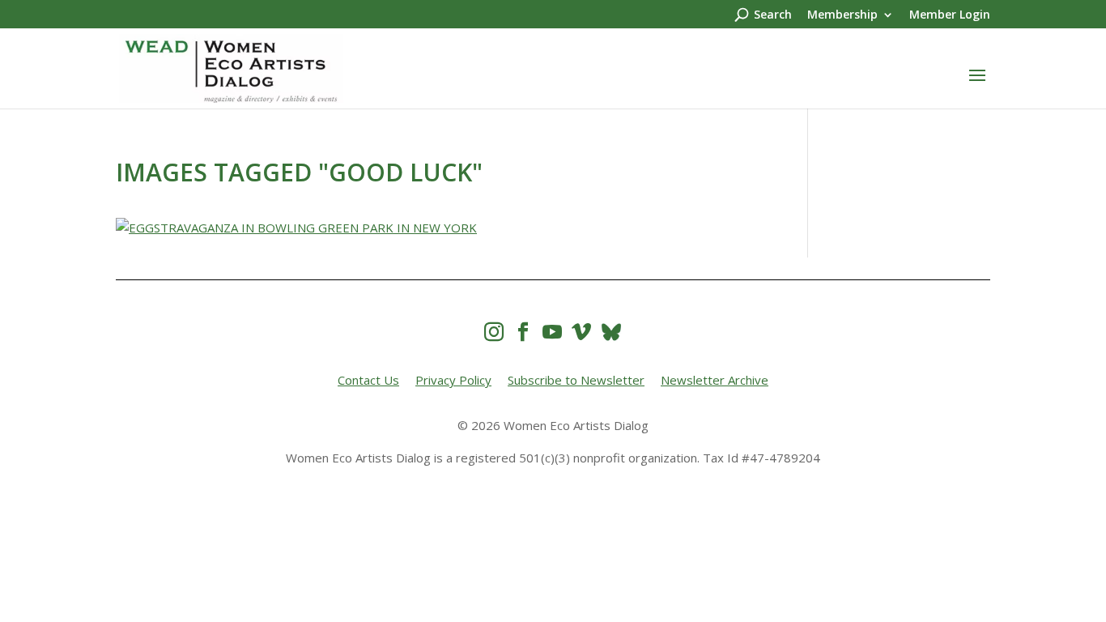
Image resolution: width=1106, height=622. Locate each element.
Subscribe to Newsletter (576, 380)
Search (773, 15)
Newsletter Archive (714, 380)
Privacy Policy (453, 380)
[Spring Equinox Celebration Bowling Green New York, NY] (437, 228)
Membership (842, 15)
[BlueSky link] (611, 332)
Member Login (949, 15)
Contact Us (368, 380)
